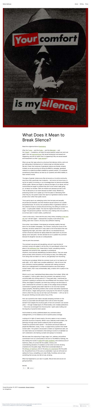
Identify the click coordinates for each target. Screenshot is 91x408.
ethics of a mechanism (51, 349)
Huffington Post (34, 248)
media (40, 340)
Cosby (41, 150)
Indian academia (50, 340)
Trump (30, 150)
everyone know (36, 154)
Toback (27, 152)
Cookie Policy (29, 405)
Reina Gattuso (7, 4)
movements (22, 387)
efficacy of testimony (31, 349)
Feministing (42, 146)
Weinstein (53, 150)
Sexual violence (30, 387)
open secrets (42, 158)
